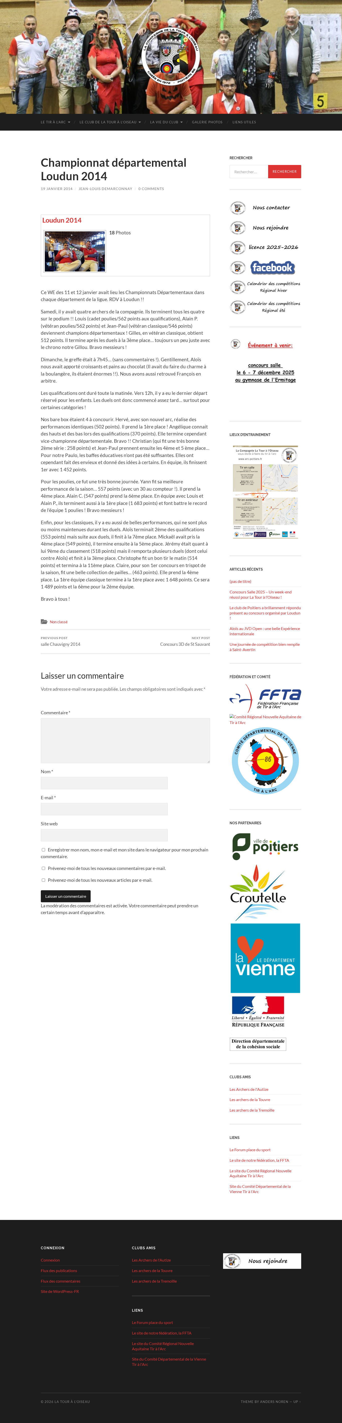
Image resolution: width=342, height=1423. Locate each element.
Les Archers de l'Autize (249, 1089)
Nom (47, 771)
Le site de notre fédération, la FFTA (259, 1160)
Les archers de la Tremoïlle (252, 1110)
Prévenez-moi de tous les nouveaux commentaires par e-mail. (107, 868)
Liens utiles (244, 122)
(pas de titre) (240, 581)
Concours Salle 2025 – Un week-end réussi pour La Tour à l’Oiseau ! (261, 594)
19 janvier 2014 (57, 189)
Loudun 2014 (62, 220)
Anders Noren (274, 1402)
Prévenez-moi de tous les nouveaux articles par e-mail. (100, 880)
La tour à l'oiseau (72, 1402)
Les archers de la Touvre (250, 1099)
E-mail (48, 797)
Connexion (50, 1260)
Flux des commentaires (60, 1281)
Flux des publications (59, 1270)
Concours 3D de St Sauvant (185, 641)
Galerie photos (207, 122)
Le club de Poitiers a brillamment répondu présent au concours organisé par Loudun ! (265, 612)
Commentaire (55, 712)
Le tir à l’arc (53, 122)
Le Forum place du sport (250, 1149)
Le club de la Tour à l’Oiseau (108, 122)
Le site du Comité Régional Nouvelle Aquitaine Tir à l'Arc (260, 1173)
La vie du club (164, 122)
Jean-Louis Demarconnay (105, 189)
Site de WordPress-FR (60, 1291)
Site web (49, 823)
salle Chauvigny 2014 (60, 641)
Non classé (59, 621)
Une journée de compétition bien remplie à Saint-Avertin (265, 647)
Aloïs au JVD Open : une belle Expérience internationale (265, 631)
